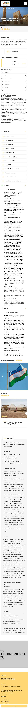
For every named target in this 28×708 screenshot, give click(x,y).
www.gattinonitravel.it (20, 632)
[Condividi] (24, 23)
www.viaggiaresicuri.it (15, 623)
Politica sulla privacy (5, 699)
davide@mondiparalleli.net (8, 693)
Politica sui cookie (5, 701)
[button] (25, 3)
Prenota (14, 706)
